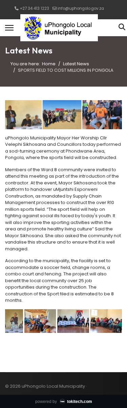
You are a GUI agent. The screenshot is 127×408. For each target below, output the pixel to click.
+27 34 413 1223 (34, 8)
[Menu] (9, 27)
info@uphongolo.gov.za (81, 8)
